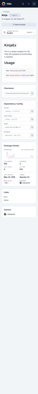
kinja (4, 15)
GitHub (6, 200)
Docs (5, 197)
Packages (6, 12)
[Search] (29, 4)
